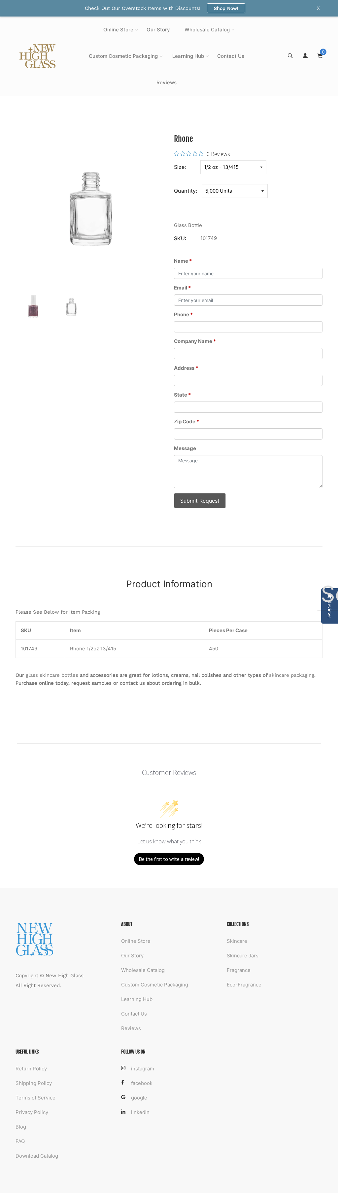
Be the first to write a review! (169, 859)
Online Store (118, 29)
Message (185, 448)
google (139, 1098)
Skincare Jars (242, 955)
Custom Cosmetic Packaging (123, 56)
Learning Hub (188, 56)
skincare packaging (291, 675)
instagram (142, 1068)
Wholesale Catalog (207, 29)
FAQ (20, 1141)
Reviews (166, 82)
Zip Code (186, 421)
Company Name (195, 341)
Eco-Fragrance (244, 984)
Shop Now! (226, 8)
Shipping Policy (34, 1083)
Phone (183, 314)
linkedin (140, 1112)
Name (183, 261)
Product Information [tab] (169, 584)
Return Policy (31, 1068)
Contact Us (230, 56)
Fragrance (239, 970)
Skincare (237, 941)
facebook (141, 1083)
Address (186, 368)
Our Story (158, 29)
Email (182, 288)
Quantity (185, 190)
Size (179, 167)
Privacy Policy (32, 1112)
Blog (21, 1127)
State (182, 395)
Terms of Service (35, 1098)
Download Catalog (37, 1156)
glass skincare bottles (52, 675)
